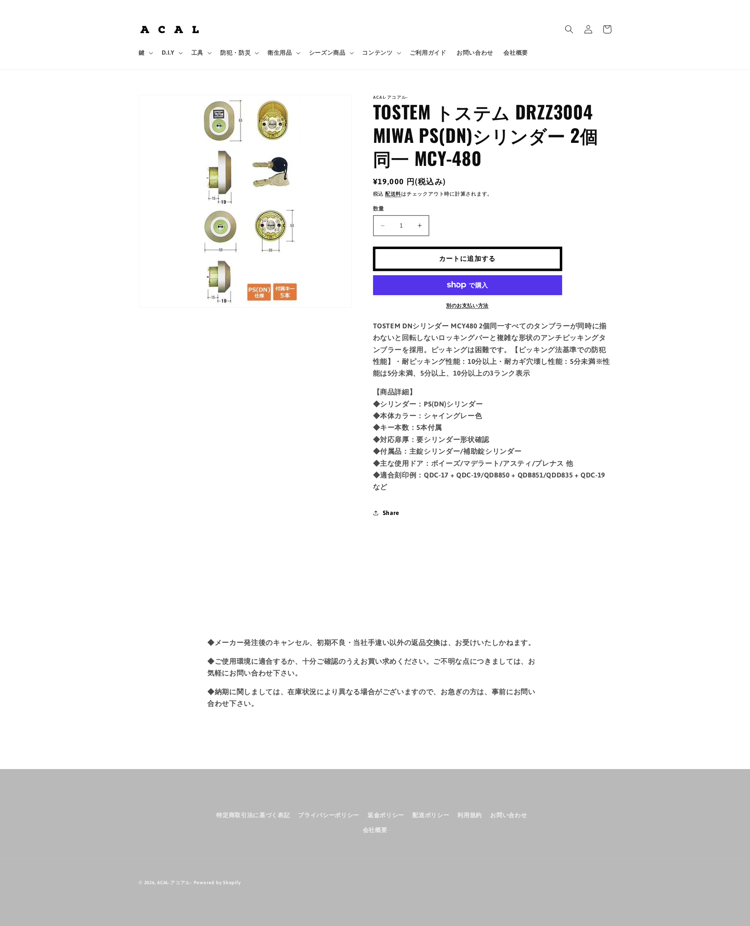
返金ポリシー (386, 815)
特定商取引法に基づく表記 (253, 815)
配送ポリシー (430, 815)
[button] (145, 53)
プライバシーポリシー (328, 815)
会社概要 (375, 829)
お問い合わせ (508, 815)
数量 (378, 208)
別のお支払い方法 (467, 305)
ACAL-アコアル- (174, 882)
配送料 (393, 193)
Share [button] (391, 512)
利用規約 (469, 815)
